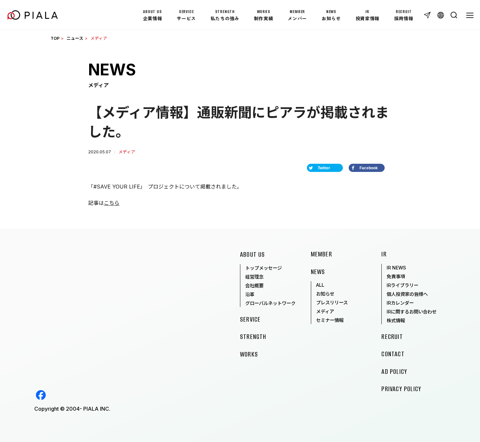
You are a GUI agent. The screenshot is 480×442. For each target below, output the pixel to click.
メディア (325, 311)
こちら (112, 203)
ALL (320, 285)
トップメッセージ (263, 268)
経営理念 (254, 277)
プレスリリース (332, 302)
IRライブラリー (402, 285)
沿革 (249, 294)
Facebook (41, 395)
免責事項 (396, 276)
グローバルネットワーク (270, 303)
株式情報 (396, 320)
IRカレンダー (400, 303)
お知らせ (325, 294)
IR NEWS (396, 267)
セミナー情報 (330, 320)
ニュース (75, 38)
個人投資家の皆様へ (407, 294)
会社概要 (254, 285)
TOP (55, 38)
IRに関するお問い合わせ (412, 311)
